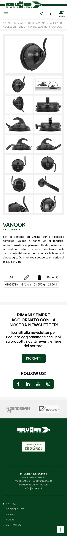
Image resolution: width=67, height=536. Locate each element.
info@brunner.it (33, 488)
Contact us (13, 524)
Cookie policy (15, 509)
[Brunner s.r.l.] (23, 4)
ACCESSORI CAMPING (33, 22)
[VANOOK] (19, 85)
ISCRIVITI (33, 358)
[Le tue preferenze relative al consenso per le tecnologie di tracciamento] (60, 529)
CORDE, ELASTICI (38, 26)
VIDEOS (10, 519)
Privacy (10, 514)
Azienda (11, 504)
